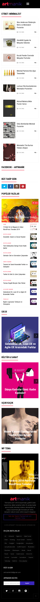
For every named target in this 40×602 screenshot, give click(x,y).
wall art (14, 561)
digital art (19, 536)
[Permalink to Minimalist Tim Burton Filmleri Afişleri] (9, 152)
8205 (35, 245)
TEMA (4, 224)
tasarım (30, 557)
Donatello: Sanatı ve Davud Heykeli (14, 237)
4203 (35, 301)
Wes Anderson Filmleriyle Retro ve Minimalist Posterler (26, 24)
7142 (35, 255)
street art (29, 554)
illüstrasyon (16, 550)
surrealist (14, 557)
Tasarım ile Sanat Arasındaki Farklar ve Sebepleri (15, 266)
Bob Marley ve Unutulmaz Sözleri (20, 217)
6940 (35, 264)
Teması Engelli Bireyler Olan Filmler (14, 283)
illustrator (7, 550)
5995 (35, 291)
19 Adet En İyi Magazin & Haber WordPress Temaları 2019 (13, 228)
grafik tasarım (21, 547)
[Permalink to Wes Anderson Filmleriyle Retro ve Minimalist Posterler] (9, 25)
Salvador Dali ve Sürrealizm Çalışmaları (15, 256)
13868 (34, 226)
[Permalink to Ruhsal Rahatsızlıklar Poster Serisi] (9, 108)
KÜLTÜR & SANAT (7, 234)
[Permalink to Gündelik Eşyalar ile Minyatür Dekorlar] (9, 43)
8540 (35, 236)
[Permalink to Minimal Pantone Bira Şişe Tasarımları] (9, 73)
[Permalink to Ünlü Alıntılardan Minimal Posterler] (9, 130)
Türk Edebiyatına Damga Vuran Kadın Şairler (14, 247)
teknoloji (7, 561)
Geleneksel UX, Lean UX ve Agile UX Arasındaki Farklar (14, 293)
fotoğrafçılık (20, 543)
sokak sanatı (20, 554)
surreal (7, 557)
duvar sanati (21, 540)
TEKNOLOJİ (5, 299)
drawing (12, 540)
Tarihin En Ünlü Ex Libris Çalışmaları (14, 274)
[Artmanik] (12, 3)
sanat (12, 554)
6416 (35, 273)
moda (23, 550)
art (5, 536)
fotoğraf (11, 543)
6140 (35, 282)
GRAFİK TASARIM (7, 261)
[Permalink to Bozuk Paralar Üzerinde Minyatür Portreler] (9, 57)
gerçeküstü (29, 543)
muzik (29, 550)
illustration (31, 547)
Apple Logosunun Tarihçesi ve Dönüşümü (12, 303)
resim (6, 554)
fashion (29, 540)
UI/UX (4, 289)
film (6, 543)
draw (6, 540)
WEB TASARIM (9, 289)
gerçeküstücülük (10, 547)
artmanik (11, 536)
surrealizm (22, 557)
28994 (36, 203)
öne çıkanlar (23, 561)
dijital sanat (27, 536)
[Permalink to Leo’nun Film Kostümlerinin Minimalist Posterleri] (9, 88)
